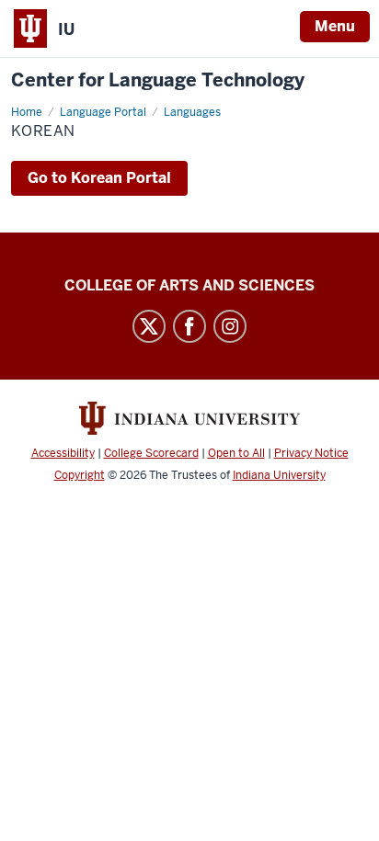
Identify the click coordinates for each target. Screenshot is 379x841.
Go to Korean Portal (99, 178)
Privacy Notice (311, 453)
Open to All (236, 453)
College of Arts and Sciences (189, 285)
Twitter (149, 326)
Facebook (189, 326)
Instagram (230, 326)
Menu (335, 26)
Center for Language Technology (157, 80)
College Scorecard (151, 453)
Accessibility (63, 453)
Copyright (79, 475)
